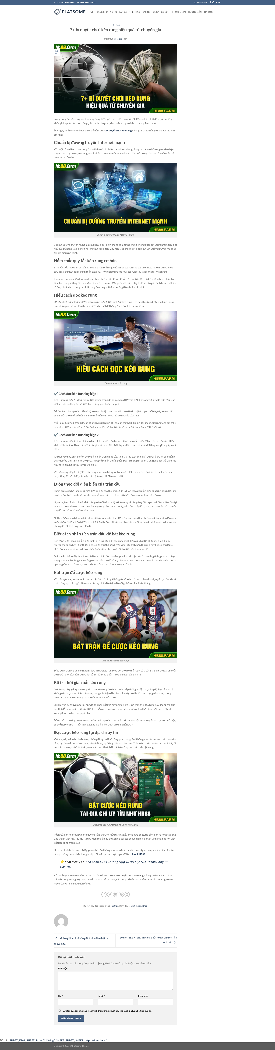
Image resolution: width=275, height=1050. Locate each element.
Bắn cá (123, 12)
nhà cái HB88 (138, 854)
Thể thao (134, 12)
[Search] (92, 12)
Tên (60, 996)
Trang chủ (101, 12)
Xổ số (164, 12)
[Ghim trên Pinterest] (121, 894)
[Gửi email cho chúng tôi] (219, 2)
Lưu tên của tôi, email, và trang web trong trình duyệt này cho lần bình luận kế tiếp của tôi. (107, 1010)
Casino (146, 12)
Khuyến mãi (179, 12)
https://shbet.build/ (95, 1040)
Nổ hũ (113, 12)
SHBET (31, 1040)
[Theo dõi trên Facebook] (210, 2)
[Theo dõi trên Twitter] (216, 2)
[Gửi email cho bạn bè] (115, 894)
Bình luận (63, 968)
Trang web (143, 996)
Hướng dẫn (195, 12)
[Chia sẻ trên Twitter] (109, 894)
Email (101, 996)
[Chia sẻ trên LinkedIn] (127, 894)
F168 (22, 1040)
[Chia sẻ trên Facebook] (104, 894)
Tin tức (208, 12)
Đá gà (156, 12)
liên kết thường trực (137, 906)
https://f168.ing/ (45, 1040)
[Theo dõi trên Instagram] (213, 2)
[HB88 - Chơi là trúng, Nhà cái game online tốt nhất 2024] (70, 12)
